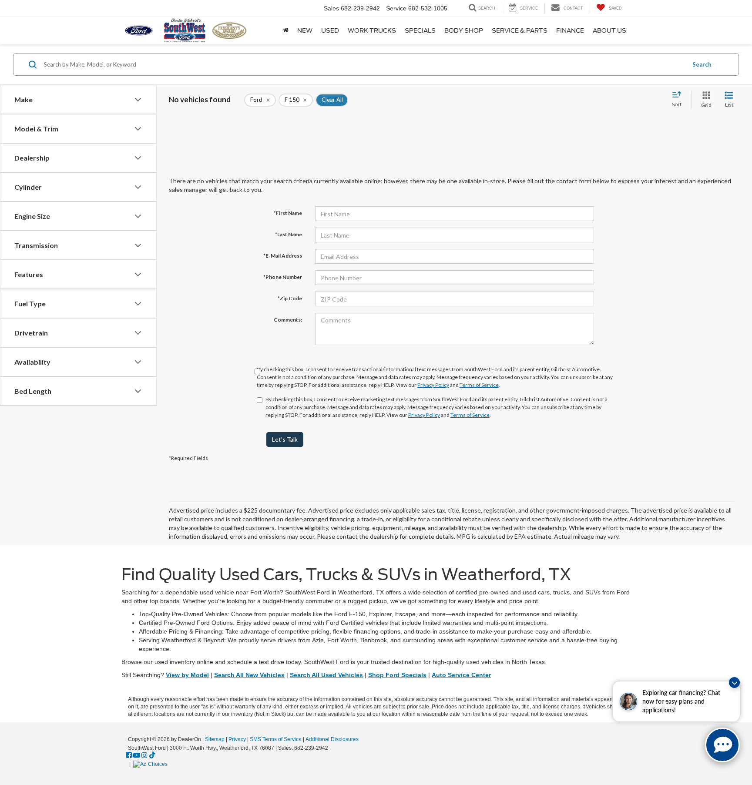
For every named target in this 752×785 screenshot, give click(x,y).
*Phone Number (282, 277)
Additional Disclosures (332, 739)
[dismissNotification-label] (734, 682)
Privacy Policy (433, 385)
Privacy (237, 739)
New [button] (304, 30)
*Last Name (288, 234)
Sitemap (215, 739)
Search (702, 64)
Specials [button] (420, 30)
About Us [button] (609, 30)
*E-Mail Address (282, 255)
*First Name (288, 213)
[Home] (286, 30)
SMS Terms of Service (276, 739)
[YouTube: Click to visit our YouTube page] (136, 755)
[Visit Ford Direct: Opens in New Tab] (151, 764)
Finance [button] (570, 30)
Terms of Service (479, 385)
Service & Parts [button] (519, 30)
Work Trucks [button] (372, 30)
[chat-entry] (722, 745)
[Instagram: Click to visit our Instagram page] (144, 755)
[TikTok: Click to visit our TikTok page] (152, 755)
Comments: (288, 319)
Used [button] (330, 30)
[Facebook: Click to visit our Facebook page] (129, 755)
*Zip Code (290, 298)
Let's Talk (285, 439)
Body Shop (463, 30)
